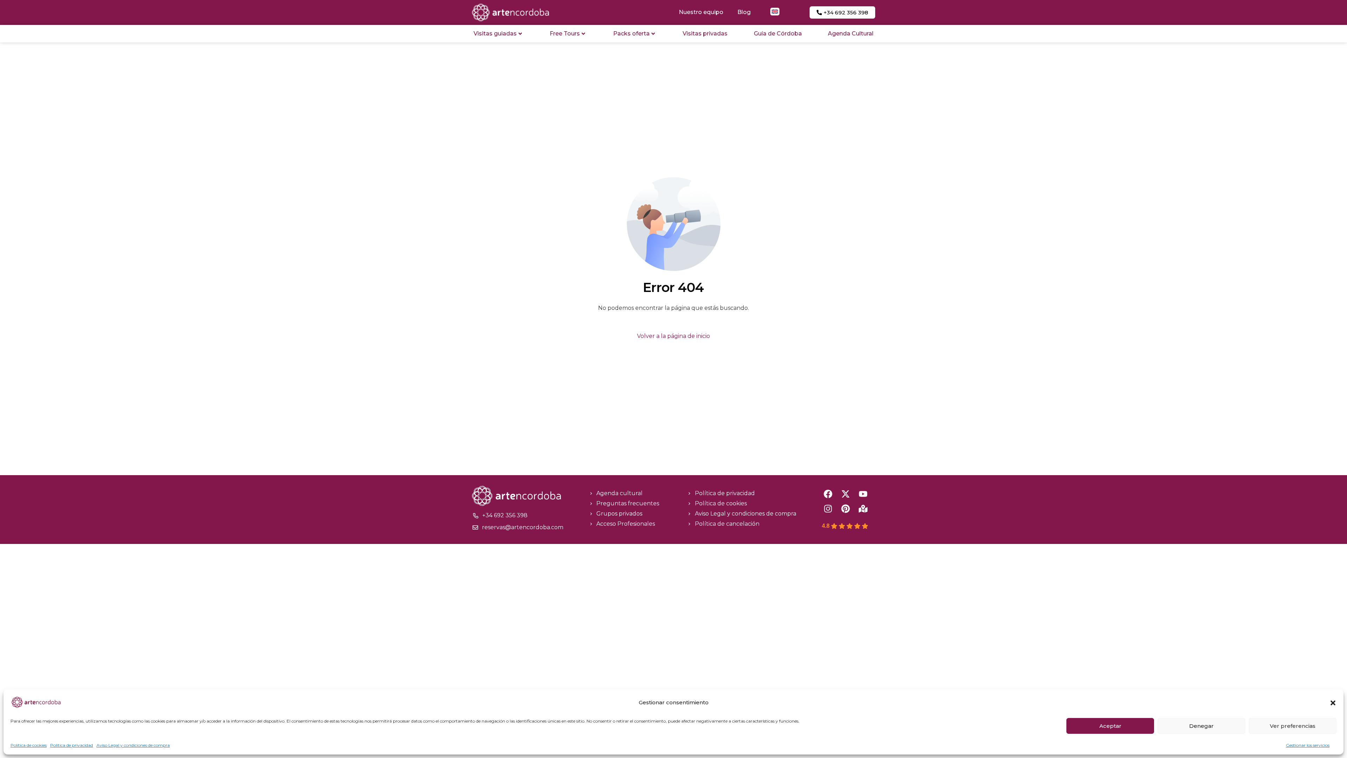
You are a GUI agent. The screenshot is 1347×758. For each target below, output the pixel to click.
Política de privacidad (71, 745)
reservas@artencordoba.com (522, 527)
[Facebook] (828, 494)
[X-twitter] (845, 494)
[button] (1332, 702)
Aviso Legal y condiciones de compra (133, 745)
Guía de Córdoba (778, 33)
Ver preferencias (1292, 726)
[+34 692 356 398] (476, 515)
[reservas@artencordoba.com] (475, 527)
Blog (744, 12)
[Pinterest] (845, 509)
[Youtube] (863, 494)
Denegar (1201, 726)
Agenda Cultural (850, 33)
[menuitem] (774, 11)
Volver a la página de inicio (673, 336)
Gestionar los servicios (1307, 745)
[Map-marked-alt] (863, 509)
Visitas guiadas (495, 33)
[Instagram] (828, 509)
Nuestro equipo (701, 12)
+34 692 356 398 (505, 515)
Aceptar (1110, 726)
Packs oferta (631, 33)
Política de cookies (29, 745)
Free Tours (565, 33)
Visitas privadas (705, 33)
